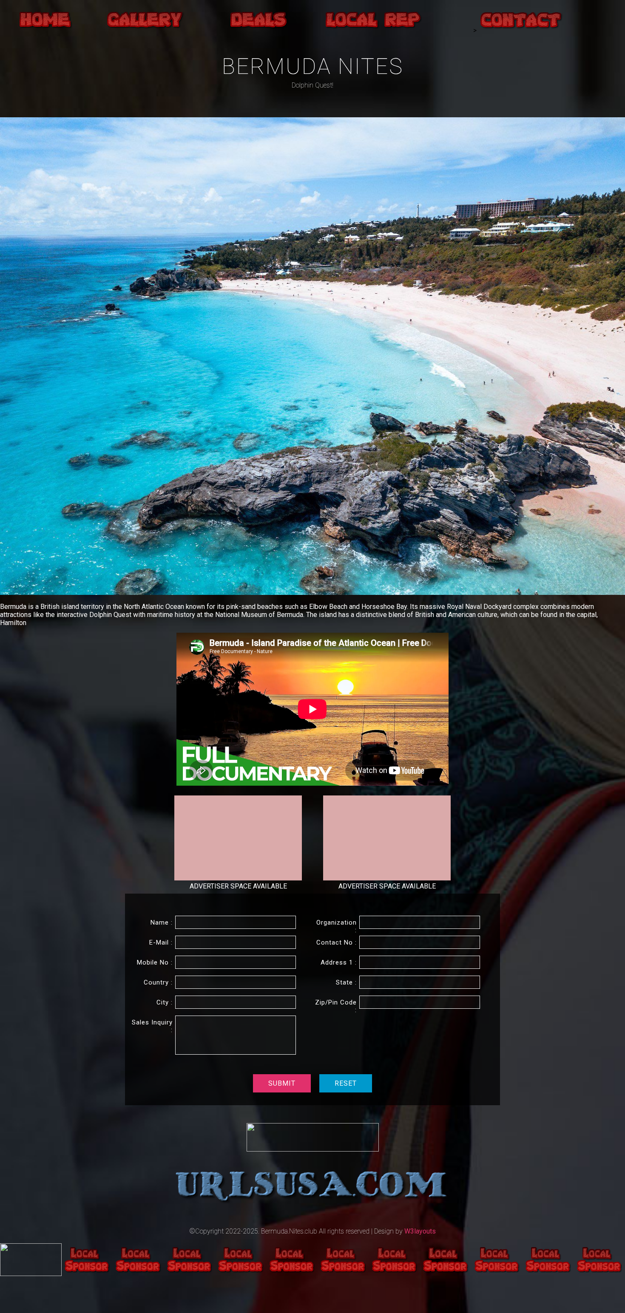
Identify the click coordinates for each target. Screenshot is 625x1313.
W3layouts (420, 1231)
